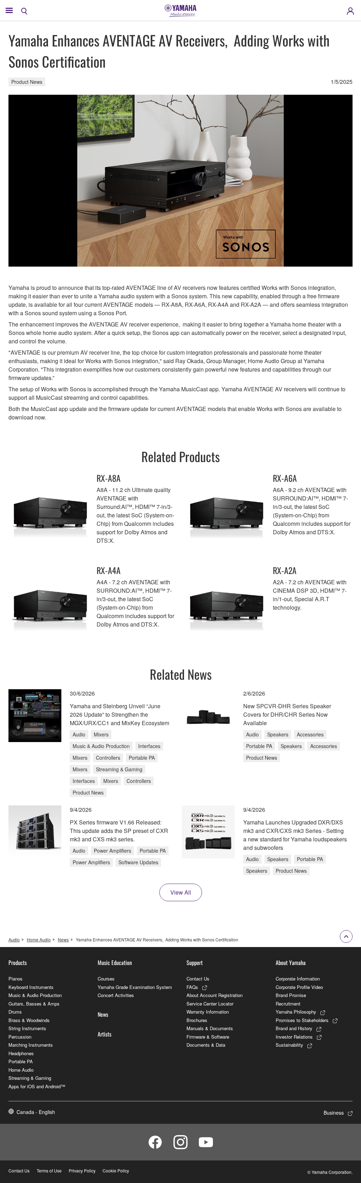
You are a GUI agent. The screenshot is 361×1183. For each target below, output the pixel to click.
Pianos (15, 978)
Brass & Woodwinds (29, 1020)
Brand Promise (291, 995)
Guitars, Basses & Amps (34, 1003)
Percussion (19, 1036)
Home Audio (39, 939)
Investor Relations (294, 1036)
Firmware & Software (207, 1036)
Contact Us (197, 978)
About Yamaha (291, 962)
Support (194, 962)
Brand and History (294, 1028)
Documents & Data (205, 1044)
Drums (15, 1011)
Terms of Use (49, 1170)
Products (17, 962)
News (63, 939)
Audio (14, 939)
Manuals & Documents (209, 1028)
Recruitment (288, 1003)
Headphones (21, 1053)
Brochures (196, 1020)
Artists (104, 1034)
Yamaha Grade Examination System (135, 987)
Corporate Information (298, 978)
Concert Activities (116, 995)
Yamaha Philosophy (296, 1011)
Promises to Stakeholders (302, 1020)
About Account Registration (214, 995)
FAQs (192, 987)
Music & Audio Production (35, 995)
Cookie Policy (116, 1170)
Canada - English (36, 1111)
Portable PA (20, 1061)
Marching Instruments (30, 1044)
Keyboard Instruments (31, 987)
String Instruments (27, 1028)
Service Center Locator (209, 1003)
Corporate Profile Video (299, 987)
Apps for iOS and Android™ (36, 1086)
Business (334, 1112)
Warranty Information (207, 1011)
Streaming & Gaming (29, 1078)
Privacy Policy (82, 1170)
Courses (106, 978)
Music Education (115, 962)
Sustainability (289, 1044)
